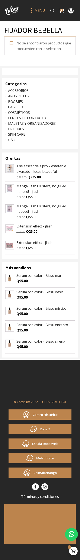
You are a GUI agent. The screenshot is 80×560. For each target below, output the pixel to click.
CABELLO (15, 107)
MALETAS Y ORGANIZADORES (32, 123)
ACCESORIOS (18, 90)
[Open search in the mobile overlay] (52, 11)
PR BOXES (16, 129)
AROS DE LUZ (19, 96)
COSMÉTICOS (19, 112)
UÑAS (12, 140)
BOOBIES (15, 101)
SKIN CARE (16, 134)
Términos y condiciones (40, 496)
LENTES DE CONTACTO (27, 118)
